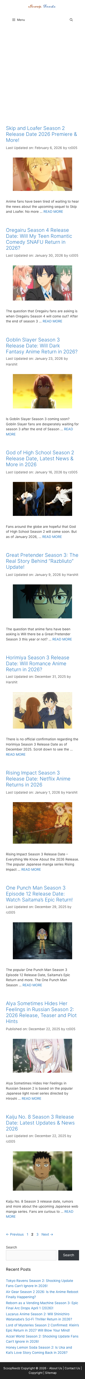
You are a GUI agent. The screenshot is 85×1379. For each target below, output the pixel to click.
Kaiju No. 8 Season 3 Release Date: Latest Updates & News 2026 (40, 1123)
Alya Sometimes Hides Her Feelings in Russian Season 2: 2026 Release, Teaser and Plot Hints (41, 1012)
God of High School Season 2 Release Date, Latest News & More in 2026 (40, 458)
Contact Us (72, 1368)
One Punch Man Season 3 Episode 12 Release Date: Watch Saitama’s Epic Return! (39, 894)
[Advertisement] (42, 74)
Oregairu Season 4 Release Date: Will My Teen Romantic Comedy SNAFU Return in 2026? (39, 239)
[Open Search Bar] (71, 20)
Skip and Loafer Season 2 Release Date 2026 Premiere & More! (41, 134)
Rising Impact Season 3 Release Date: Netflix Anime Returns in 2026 (38, 779)
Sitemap (51, 1373)
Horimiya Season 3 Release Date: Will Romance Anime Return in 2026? (37, 663)
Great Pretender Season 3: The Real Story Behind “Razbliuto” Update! (42, 561)
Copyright (35, 1373)
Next (47, 1234)
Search (11, 1247)
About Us (55, 1368)
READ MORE (53, 212)
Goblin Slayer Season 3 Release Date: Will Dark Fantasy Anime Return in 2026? (41, 346)
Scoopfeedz (11, 1368)
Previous (15, 1234)
